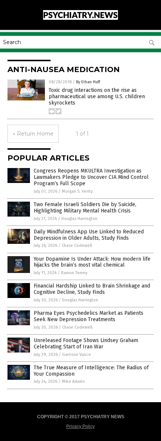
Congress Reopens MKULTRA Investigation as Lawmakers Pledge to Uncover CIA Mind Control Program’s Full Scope (91, 177)
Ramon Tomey (74, 272)
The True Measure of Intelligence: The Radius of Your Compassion (91, 370)
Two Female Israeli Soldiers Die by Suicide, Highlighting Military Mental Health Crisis (85, 207)
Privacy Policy (80, 426)
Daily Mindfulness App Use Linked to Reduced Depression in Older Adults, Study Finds (89, 235)
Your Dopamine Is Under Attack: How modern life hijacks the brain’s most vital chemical (92, 262)
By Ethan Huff (88, 82)
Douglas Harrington (79, 218)
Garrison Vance (76, 354)
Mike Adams (73, 381)
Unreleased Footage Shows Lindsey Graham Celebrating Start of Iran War (86, 343)
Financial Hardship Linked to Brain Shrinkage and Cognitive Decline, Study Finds (92, 289)
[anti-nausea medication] (80, 18)
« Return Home (33, 133)
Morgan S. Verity (77, 191)
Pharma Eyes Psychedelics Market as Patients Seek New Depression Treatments (88, 316)
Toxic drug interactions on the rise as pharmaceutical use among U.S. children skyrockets (97, 96)
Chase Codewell (77, 245)
